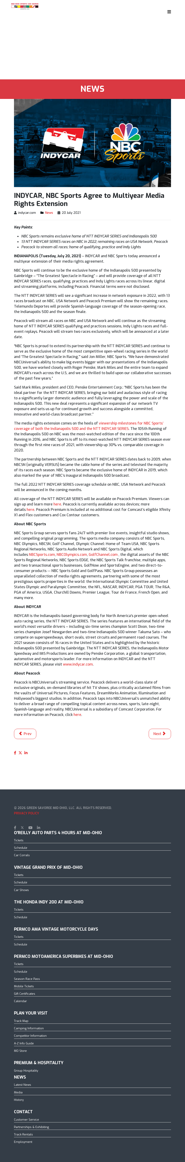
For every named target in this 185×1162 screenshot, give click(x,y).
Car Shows (21, 890)
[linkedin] (38, 827)
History (19, 1100)
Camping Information (29, 1028)
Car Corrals (22, 855)
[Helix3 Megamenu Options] (168, 11)
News (49, 213)
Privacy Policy (26, 813)
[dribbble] (46, 827)
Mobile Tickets (24, 986)
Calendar (20, 1001)
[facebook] (15, 827)
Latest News (22, 1085)
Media (18, 1092)
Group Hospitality (26, 1071)
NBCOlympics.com (72, 554)
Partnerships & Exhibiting (31, 1127)
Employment (23, 1142)
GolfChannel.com (103, 554)
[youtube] (30, 827)
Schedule (20, 848)
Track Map (21, 1021)
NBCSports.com (42, 554)
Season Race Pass (27, 979)
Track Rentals (23, 1134)
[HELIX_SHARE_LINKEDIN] (26, 753)
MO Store (20, 1051)
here (57, 504)
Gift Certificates (24, 994)
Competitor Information (30, 1036)
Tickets (18, 840)
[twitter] (22, 827)
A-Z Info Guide (24, 1043)
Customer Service (26, 1120)
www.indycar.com (78, 664)
